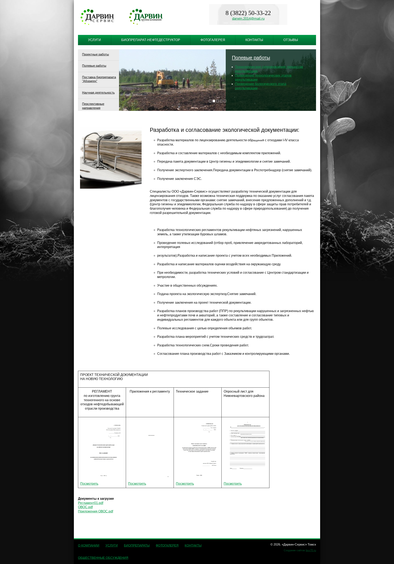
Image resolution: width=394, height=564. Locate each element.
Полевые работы (94, 65)
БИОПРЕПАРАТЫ (137, 545)
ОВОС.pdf (85, 507)
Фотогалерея (212, 40)
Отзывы (290, 40)
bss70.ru (311, 550)
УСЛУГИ (111, 545)
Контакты (254, 40)
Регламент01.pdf (90, 503)
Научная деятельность (98, 92)
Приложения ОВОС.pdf (95, 511)
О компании (88, 545)
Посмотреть (89, 483)
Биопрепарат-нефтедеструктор (150, 40)
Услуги (94, 40)
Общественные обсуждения (103, 557)
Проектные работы (95, 54)
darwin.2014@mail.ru (248, 19)
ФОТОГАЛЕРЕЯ (167, 545)
